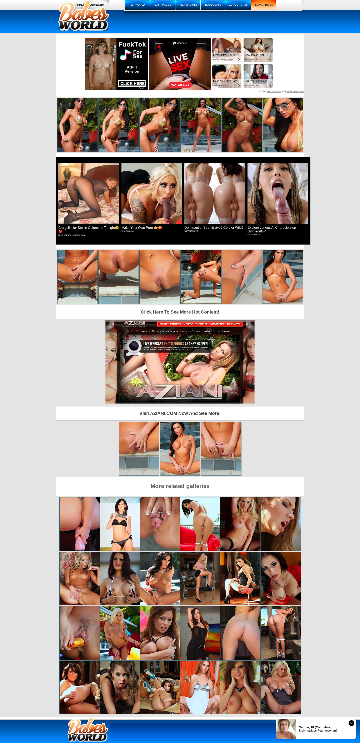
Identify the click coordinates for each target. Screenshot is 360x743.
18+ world (137, 4)
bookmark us (263, 4)
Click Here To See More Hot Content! (180, 312)
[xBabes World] (83, 15)
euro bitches (238, 4)
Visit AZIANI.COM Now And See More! (180, 413)
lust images (162, 4)
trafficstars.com (295, 91)
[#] (88, 729)
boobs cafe (213, 4)
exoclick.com (274, 91)
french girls (188, 4)
